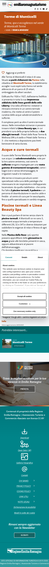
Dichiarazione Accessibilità (25, 507)
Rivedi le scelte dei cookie (24, 512)
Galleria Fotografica (24, 462)
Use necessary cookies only (24, 311)
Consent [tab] (8, 257)
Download (24, 437)
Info (4, 321)
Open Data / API (24, 450)
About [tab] (40, 257)
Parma (35, 79)
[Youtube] (44, 9)
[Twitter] (41, 9)
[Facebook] (35, 9)
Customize (23, 304)
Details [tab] (24, 257)
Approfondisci (19, 346)
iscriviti (24, 535)
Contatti (24, 475)
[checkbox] (13, 72)
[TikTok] (46, 9)
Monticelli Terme (22, 83)
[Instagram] (38, 9)
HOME (8, 30)
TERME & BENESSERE (20, 30)
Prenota (24, 389)
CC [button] (44, 63)
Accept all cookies (24, 296)
